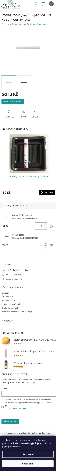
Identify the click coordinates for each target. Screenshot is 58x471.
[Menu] (51, 4)
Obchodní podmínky (10, 308)
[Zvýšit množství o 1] (45, 224)
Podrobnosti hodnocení (37, 24)
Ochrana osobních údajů (16, 408)
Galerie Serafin (34, 433)
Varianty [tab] (7, 205)
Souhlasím (28, 463)
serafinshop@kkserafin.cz (17, 270)
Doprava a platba (9, 300)
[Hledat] (36, 4)
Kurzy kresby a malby (16, 433)
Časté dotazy (7, 296)
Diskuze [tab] (23, 205)
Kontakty (5, 293)
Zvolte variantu (12, 101)
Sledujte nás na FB (14, 279)
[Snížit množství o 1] (45, 227)
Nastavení (27, 454)
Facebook (46, 433)
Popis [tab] (15, 205)
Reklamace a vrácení (10, 304)
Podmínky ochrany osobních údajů (16, 311)
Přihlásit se (10, 421)
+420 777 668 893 (13, 274)
